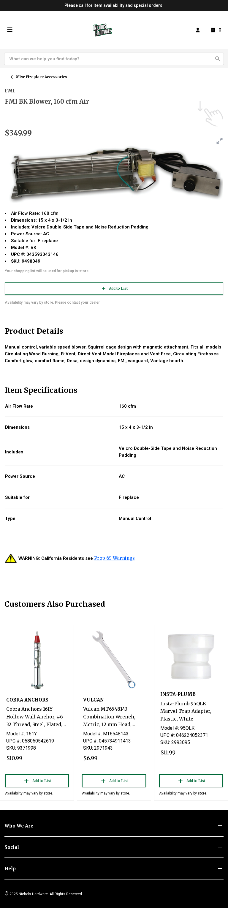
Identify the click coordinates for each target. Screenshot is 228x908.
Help (10, 868)
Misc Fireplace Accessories (41, 77)
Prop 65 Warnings (114, 558)
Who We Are (18, 826)
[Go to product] (37, 659)
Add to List (118, 288)
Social (11, 847)
